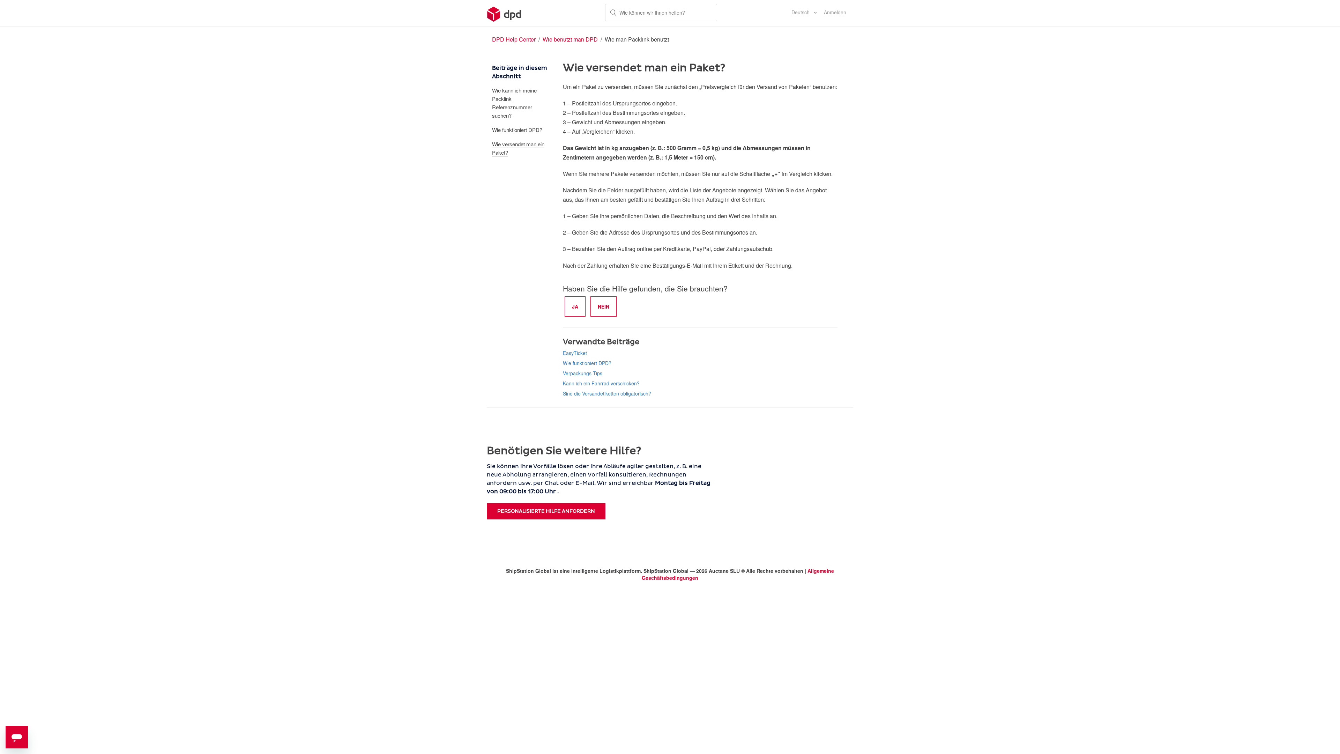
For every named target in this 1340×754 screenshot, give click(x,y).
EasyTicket (575, 352)
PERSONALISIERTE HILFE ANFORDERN (546, 511)
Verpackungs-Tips (582, 373)
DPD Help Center (514, 39)
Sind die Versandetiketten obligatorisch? (607, 393)
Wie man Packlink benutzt (637, 39)
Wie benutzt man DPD (570, 39)
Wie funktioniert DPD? (517, 129)
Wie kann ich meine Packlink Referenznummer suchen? (514, 103)
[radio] (575, 306)
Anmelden (835, 12)
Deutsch (801, 12)
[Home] (504, 13)
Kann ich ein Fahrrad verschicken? (601, 383)
